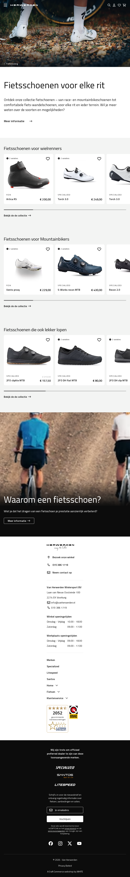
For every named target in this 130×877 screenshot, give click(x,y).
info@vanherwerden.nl (63, 602)
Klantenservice (55, 698)
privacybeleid (70, 828)
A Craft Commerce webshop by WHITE (65, 871)
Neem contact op (62, 572)
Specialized (53, 666)
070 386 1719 (60, 565)
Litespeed (52, 673)
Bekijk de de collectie (15, 215)
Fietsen (51, 692)
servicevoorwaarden (56, 830)
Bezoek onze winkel (63, 557)
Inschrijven (65, 819)
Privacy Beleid (65, 865)
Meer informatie (14, 121)
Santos (51, 679)
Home (50, 685)
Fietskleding (12, 63)
